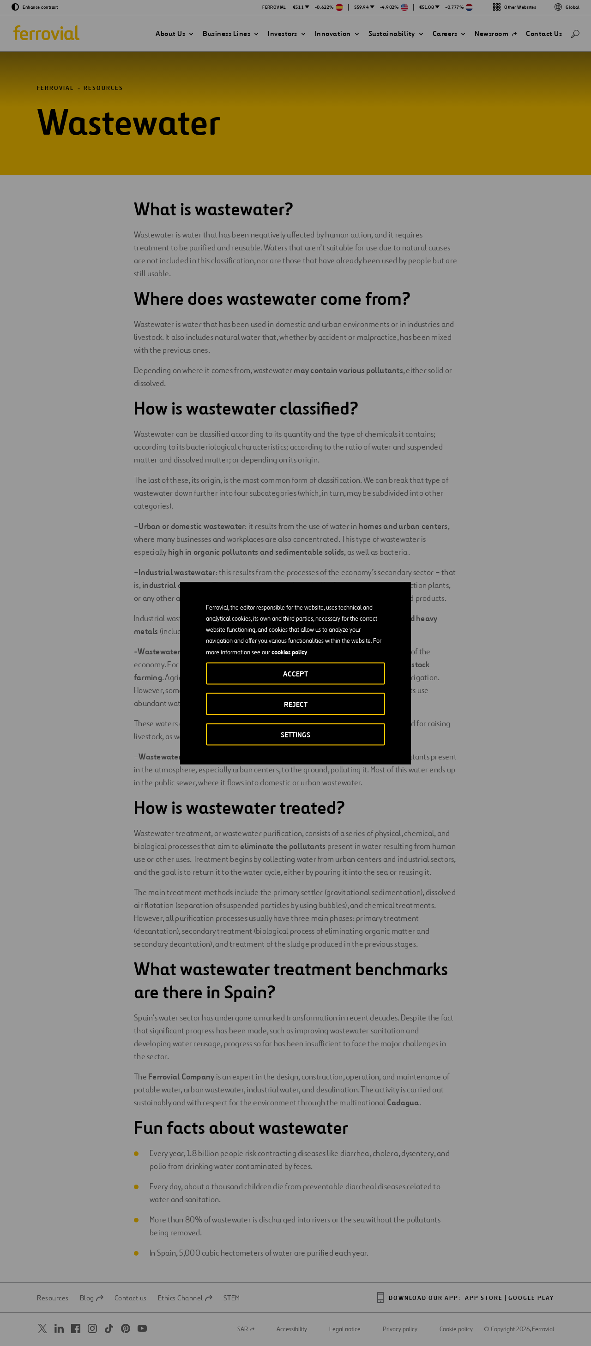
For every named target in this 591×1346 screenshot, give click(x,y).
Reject (296, 704)
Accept (295, 673)
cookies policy (289, 651)
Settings (295, 734)
